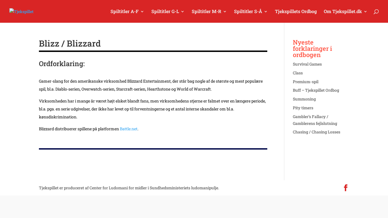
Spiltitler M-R (206, 11)
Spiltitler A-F (124, 11)
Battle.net (128, 128)
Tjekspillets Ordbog (296, 11)
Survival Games (307, 64)
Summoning (304, 99)
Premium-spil (305, 81)
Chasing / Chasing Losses (316, 132)
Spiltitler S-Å (248, 11)
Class (298, 73)
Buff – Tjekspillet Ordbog (316, 90)
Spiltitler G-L (165, 11)
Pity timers (303, 107)
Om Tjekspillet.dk (343, 11)
